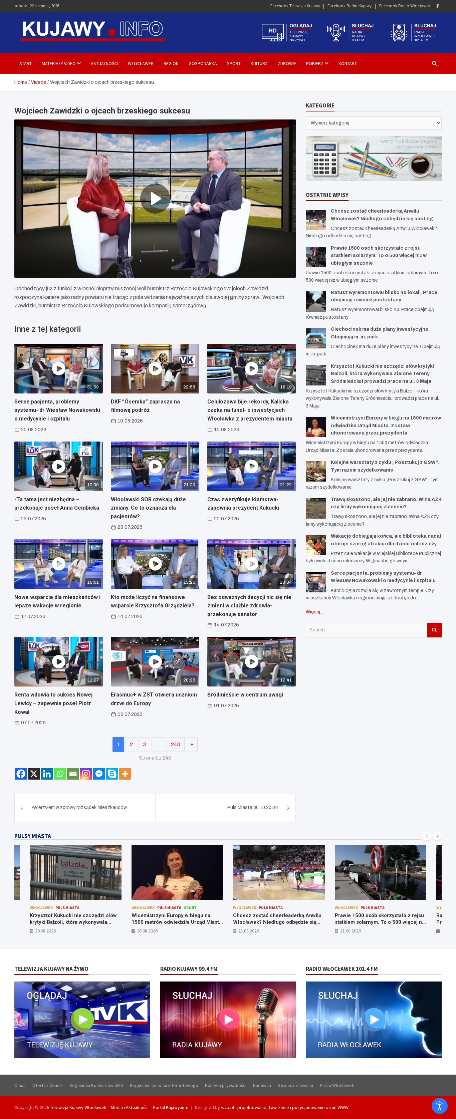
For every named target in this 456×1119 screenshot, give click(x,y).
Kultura (259, 63)
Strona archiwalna (295, 1085)
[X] (34, 774)
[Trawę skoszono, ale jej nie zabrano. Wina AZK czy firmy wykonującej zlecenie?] (316, 508)
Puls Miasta (68, 907)
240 (175, 744)
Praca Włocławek (337, 1085)
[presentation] (427, 835)
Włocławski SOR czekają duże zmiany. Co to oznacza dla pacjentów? (148, 508)
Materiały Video (59, 63)
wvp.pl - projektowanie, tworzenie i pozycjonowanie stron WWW (285, 1107)
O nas (20, 1085)
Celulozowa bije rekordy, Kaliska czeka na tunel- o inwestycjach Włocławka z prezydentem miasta (249, 410)
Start (25, 63)
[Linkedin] (47, 774)
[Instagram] (86, 774)
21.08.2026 (147, 931)
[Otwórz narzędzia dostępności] (440, 1106)
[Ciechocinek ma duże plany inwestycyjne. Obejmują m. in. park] (316, 338)
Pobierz (314, 63)
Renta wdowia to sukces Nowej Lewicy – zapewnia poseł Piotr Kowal (53, 703)
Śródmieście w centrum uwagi (245, 694)
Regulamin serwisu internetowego (164, 1085)
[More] (125, 774)
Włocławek (141, 63)
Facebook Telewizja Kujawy (295, 6)
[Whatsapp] (60, 774)
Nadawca (262, 1085)
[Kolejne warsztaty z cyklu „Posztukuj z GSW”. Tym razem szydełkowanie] (316, 471)
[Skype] (112, 774)
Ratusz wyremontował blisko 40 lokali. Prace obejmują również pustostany (380, 918)
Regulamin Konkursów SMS (96, 1085)
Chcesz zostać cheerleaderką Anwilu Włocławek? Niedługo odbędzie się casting (176, 921)
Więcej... (314, 611)
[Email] (73, 774)
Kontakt (347, 63)
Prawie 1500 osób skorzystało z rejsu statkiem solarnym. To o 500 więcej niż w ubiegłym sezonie (379, 256)
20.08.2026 (45, 931)
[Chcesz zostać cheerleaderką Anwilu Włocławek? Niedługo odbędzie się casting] (316, 220)
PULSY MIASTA (32, 836)
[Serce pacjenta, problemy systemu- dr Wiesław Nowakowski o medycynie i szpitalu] (316, 582)
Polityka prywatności (225, 1085)
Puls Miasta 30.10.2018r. (253, 807)
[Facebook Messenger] (99, 774)
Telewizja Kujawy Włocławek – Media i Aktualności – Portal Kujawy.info (119, 1107)
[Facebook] (438, 6)
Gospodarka (203, 63)
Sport (234, 63)
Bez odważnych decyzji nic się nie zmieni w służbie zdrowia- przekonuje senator (249, 605)
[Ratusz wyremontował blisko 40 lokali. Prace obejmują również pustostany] (316, 301)
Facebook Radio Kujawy (349, 6)
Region (171, 63)
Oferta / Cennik (47, 1085)
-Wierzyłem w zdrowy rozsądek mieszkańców (79, 807)
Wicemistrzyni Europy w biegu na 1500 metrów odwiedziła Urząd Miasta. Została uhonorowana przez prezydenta (386, 425)
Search (434, 630)
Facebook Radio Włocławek (404, 6)
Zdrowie (287, 63)
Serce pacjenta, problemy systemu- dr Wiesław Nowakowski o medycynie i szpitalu (57, 410)
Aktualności (104, 63)
